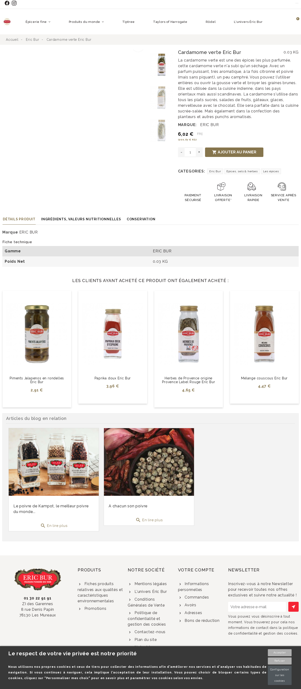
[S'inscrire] (293, 607)
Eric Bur (215, 171)
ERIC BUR (209, 125)
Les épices (271, 171)
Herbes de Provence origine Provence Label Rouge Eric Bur (188, 380)
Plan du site (145, 639)
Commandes (196, 597)
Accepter (279, 652)
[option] (74, 52)
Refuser (279, 660)
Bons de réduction (201, 620)
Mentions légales (150, 584)
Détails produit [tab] (19, 219)
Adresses (192, 613)
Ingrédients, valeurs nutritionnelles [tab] (81, 219)
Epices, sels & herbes (242, 171)
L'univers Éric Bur (150, 591)
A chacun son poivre (128, 506)
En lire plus (53, 526)
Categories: (191, 171)
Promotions (95, 608)
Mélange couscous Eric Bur (264, 378)
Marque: (187, 125)
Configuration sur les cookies (279, 675)
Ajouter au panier (234, 152)
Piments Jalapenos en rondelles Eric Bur (37, 380)
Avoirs (189, 605)
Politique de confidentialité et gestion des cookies (147, 619)
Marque (10, 232)
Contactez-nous (149, 632)
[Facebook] (8, 3)
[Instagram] (15, 3)
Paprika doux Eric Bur (113, 378)
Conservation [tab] (141, 219)
